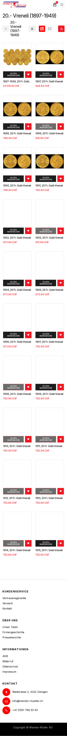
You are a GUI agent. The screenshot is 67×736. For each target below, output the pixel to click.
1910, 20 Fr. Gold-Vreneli (16, 446)
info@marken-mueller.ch (27, 701)
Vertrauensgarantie (14, 598)
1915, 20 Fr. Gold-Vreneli (48, 550)
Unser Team (10, 627)
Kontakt (7, 608)
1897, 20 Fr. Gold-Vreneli (49, 81)
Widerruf (7, 661)
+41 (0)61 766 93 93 (25, 710)
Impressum (9, 671)
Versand (7, 603)
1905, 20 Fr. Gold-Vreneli (49, 289)
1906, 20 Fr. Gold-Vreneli (17, 341)
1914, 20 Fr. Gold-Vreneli (16, 550)
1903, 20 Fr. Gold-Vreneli (49, 237)
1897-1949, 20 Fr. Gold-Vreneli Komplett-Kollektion (17, 81)
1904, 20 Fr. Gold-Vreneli (17, 289)
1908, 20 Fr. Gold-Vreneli (17, 394)
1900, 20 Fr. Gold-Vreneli (17, 185)
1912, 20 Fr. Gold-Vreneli (16, 498)
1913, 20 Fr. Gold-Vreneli (48, 498)
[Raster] (42, 29)
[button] (61, 29)
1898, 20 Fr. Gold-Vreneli (17, 133)
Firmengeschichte (13, 632)
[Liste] (50, 29)
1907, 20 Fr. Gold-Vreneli (49, 341)
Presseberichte (11, 637)
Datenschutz (10, 666)
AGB (5, 656)
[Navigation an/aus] (62, 4)
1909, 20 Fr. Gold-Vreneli (49, 394)
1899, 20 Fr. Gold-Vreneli (49, 133)
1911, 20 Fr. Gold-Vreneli (48, 446)
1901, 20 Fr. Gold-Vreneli (49, 185)
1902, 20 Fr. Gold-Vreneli (17, 237)
